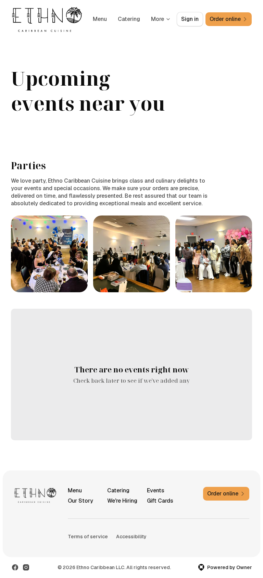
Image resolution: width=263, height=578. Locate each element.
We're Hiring (122, 500)
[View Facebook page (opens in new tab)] (15, 567)
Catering (129, 19)
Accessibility (131, 536)
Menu (100, 19)
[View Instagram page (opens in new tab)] (26, 567)
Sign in (190, 19)
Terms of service (88, 536)
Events (155, 490)
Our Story (80, 500)
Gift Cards (160, 500)
